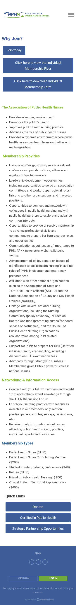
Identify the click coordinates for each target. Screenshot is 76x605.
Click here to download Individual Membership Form (38, 84)
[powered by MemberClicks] (38, 600)
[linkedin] (45, 562)
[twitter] (38, 562)
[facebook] (31, 562)
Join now (23, 578)
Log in (53, 578)
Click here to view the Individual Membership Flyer (38, 65)
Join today (14, 50)
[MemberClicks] (27, 14)
